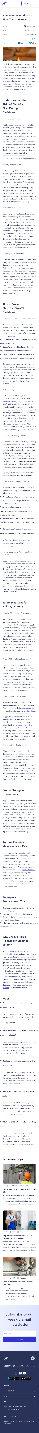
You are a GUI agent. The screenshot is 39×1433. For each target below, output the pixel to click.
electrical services (28, 870)
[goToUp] (33, 1358)
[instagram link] (20, 1373)
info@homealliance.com (26, 1366)
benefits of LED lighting (12, 401)
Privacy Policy (10, 1416)
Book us (6, 988)
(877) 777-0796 (11, 1366)
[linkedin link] (24, 1373)
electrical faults (29, 711)
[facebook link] (16, 1373)
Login (26, 3)
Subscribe (19, 1340)
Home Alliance (30, 78)
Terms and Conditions (13, 1414)
